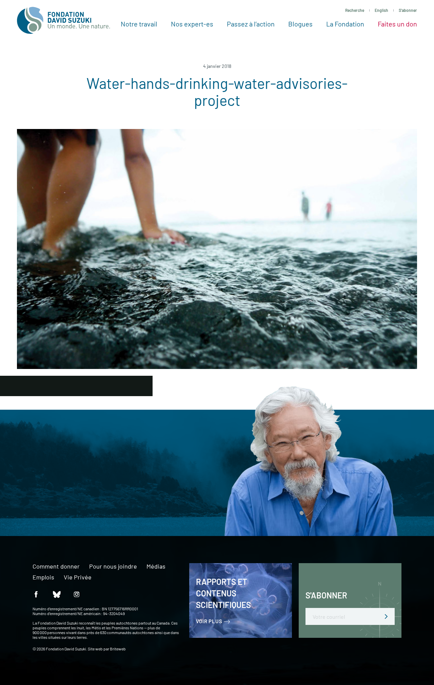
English (381, 10)
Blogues (300, 24)
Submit (386, 616)
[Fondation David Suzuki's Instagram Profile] (77, 593)
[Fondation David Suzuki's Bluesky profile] (56, 593)
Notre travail (139, 24)
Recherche (354, 10)
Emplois (43, 577)
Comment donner (56, 566)
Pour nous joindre (113, 566)
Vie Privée (78, 577)
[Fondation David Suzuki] (63, 20)
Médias (155, 566)
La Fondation (345, 24)
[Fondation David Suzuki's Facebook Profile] (36, 593)
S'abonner (408, 10)
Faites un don (397, 24)
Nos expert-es (192, 24)
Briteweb (118, 648)
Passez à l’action (251, 24)
